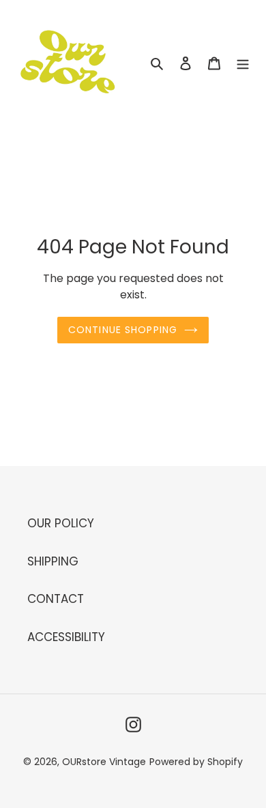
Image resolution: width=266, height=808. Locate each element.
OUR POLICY (60, 523)
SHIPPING (52, 561)
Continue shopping (122, 330)
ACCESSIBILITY (66, 637)
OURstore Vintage (104, 761)
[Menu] (242, 63)
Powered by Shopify (196, 761)
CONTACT (55, 599)
